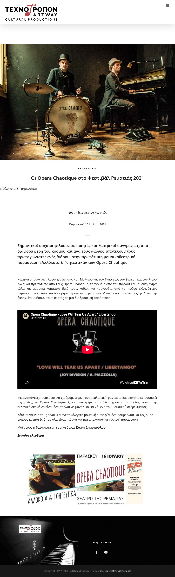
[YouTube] (106, 552)
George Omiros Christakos (117, 570)
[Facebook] (96, 552)
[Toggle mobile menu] (168, 5)
